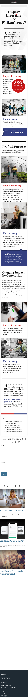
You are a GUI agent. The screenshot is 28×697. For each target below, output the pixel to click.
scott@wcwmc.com (4, 691)
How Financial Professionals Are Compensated (11, 572)
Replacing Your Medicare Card (12, 510)
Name (2, 445)
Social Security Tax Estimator (12, 540)
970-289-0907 (8, 678)
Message (3, 462)
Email (2, 453)
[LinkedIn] (5, 693)
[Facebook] (2, 693)
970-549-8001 (6, 677)
